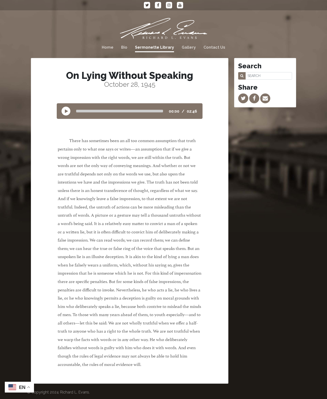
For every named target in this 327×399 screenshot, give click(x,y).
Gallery (189, 47)
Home (107, 47)
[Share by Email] (265, 98)
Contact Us (214, 47)
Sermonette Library (154, 47)
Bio (124, 47)
